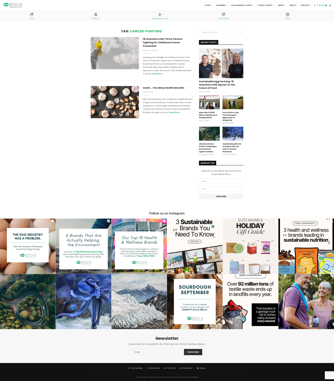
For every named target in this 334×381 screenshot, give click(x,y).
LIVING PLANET (265, 5)
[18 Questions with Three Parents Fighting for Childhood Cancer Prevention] (115, 53)
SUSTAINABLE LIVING (241, 5)
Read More (157, 74)
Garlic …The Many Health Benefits (163, 87)
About (293, 5)
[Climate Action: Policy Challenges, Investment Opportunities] (209, 134)
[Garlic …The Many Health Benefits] (115, 102)
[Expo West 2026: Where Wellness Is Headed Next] (209, 102)
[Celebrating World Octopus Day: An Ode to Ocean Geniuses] (232, 134)
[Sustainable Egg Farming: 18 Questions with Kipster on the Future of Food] (221, 63)
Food (208, 5)
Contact (305, 5)
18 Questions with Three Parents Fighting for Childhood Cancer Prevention (162, 42)
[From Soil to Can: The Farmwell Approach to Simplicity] (232, 102)
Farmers (220, 5)
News (281, 5)
